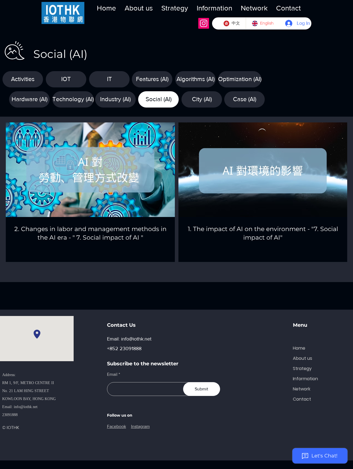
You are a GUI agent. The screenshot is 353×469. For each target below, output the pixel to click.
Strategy (302, 368)
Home (299, 348)
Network (301, 389)
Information (305, 379)
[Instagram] (203, 23)
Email (112, 374)
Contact (302, 399)
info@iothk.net (26, 407)
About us (302, 358)
